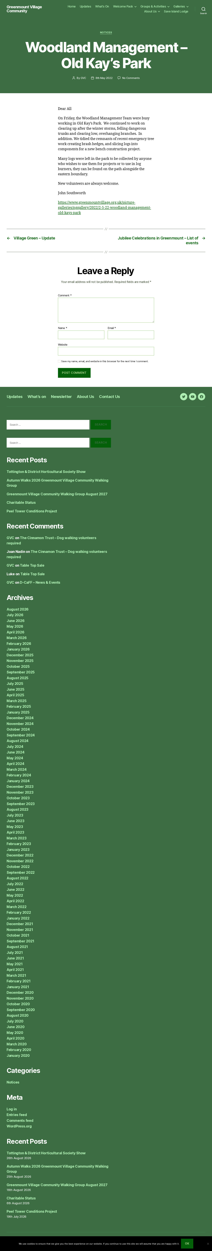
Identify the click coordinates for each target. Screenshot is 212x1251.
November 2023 (20, 792)
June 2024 (16, 752)
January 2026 (18, 649)
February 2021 (19, 981)
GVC (83, 78)
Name (62, 328)
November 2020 (20, 998)
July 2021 (15, 953)
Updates (85, 6)
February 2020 (19, 1050)
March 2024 (16, 769)
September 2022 (21, 872)
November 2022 (20, 861)
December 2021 (20, 924)
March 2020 (16, 1044)
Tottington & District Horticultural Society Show (46, 472)
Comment (65, 295)
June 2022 (15, 890)
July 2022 (15, 884)
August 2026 (17, 609)
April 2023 (15, 832)
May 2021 (15, 964)
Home (72, 6)
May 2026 (15, 626)
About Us (150, 11)
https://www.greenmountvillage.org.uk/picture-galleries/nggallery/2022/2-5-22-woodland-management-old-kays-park (104, 207)
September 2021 (20, 941)
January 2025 (18, 712)
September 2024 (21, 735)
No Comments (131, 78)
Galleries (179, 6)
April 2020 (15, 1038)
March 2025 (16, 701)
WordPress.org (19, 1126)
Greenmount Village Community (24, 9)
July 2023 (15, 815)
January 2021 (18, 987)
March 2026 (16, 638)
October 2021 (18, 935)
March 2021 (16, 975)
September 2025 (21, 672)
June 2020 (16, 1027)
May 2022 (15, 895)
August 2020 (17, 1015)
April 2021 (15, 970)
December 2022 (20, 855)
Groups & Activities (153, 6)
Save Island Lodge (176, 11)
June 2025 (15, 689)
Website (62, 344)
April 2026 (15, 632)
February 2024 (19, 775)
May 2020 (15, 1033)
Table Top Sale (32, 565)
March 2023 (16, 838)
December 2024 (20, 718)
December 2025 (20, 655)
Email (112, 328)
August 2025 (17, 678)
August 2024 (17, 741)
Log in (12, 1109)
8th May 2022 (104, 78)
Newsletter (61, 396)
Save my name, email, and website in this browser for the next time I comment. (104, 361)
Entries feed (17, 1115)
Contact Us (109, 396)
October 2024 (18, 729)
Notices (106, 32)
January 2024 (18, 781)
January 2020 (18, 1055)
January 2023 (18, 850)
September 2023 (21, 804)
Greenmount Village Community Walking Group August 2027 (57, 494)
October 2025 (18, 666)
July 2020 (15, 1021)
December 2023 (20, 787)
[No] (208, 1243)
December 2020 (20, 992)
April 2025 (15, 695)
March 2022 (16, 907)
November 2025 (20, 661)
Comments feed (20, 1121)
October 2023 (18, 798)
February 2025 (19, 706)
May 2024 (15, 758)
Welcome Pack (123, 6)
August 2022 (17, 878)
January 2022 (18, 918)
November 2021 (20, 930)
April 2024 (15, 764)
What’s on (36, 396)
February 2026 (19, 644)
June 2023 (15, 821)
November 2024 (20, 724)
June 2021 (15, 958)
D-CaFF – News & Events (40, 582)
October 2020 (18, 1004)
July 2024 (15, 747)
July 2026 (15, 615)
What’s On (102, 6)
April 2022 (15, 901)
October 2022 (18, 867)
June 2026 (16, 621)
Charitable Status (21, 502)
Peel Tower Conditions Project (32, 511)
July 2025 (15, 684)
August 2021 (17, 947)
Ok (187, 1243)
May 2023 (15, 827)
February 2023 (19, 844)
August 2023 (17, 809)
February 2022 (19, 912)
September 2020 (21, 1010)
